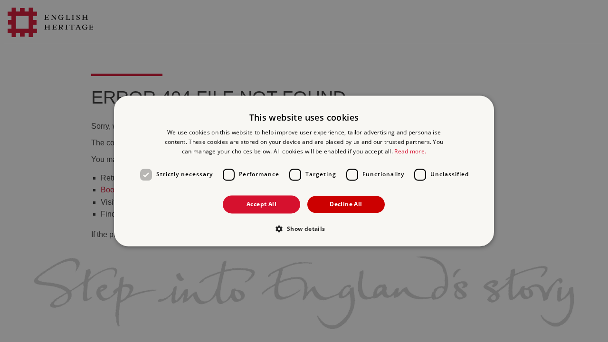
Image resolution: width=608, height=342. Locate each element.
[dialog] (304, 170)
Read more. (410, 151)
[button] (304, 229)
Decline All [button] (346, 204)
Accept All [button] (261, 204)
